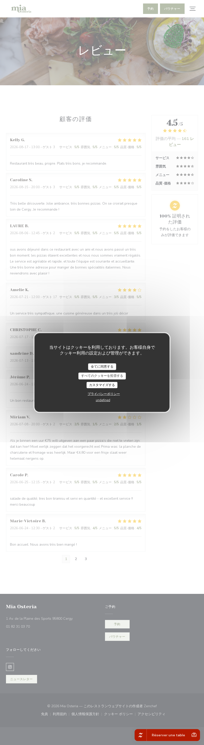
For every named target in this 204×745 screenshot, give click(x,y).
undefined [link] (103, 400)
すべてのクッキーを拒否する (102, 376)
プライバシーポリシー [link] (104, 394)
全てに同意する (102, 366)
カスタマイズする (102, 385)
